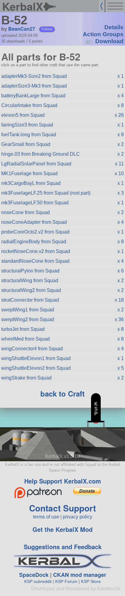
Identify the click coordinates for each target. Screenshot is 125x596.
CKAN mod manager (79, 575)
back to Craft (62, 393)
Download (109, 41)
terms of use (46, 516)
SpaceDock (34, 575)
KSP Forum (66, 581)
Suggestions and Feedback (63, 546)
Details (113, 27)
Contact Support (62, 508)
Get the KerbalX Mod (62, 529)
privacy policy (77, 516)
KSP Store (91, 581)
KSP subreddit (38, 581)
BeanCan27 (21, 28)
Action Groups (103, 34)
